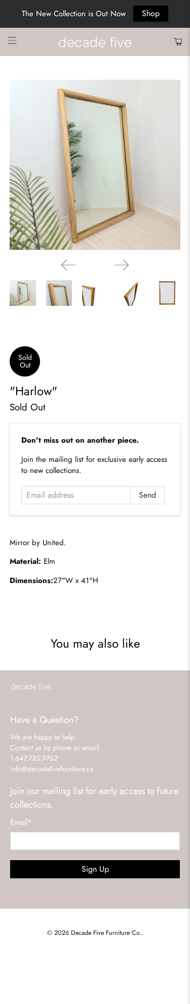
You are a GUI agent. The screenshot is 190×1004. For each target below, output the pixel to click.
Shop (151, 13)
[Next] (121, 265)
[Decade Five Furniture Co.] (95, 42)
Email (21, 822)
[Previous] (68, 265)
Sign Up (95, 869)
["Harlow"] (95, 164)
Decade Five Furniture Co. (106, 932)
